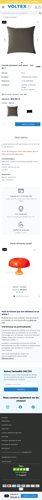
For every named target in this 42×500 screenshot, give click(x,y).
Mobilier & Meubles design (28, 86)
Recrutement (6, 448)
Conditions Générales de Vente (11, 440)
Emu (23, 73)
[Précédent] (4, 40)
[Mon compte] (36, 7)
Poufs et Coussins (10, 17)
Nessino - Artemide (19, 287)
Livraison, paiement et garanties (11, 432)
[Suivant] (37, 40)
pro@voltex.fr (9, 358)
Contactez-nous (7, 425)
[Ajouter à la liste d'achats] (34, 250)
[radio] (12, 111)
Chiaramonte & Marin (29, 77)
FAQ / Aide (5, 436)
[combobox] (21, 13)
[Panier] (39, 7)
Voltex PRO (5, 429)
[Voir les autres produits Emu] (38, 66)
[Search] (40, 13)
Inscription (21, 389)
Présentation (6, 421)
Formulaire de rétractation (10, 444)
